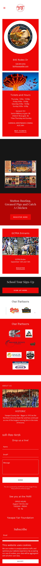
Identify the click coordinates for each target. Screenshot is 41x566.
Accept (20, 561)
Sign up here (20, 290)
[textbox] (20, 446)
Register (20, 268)
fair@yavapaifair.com (20, 66)
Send (20, 480)
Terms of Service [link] (21, 488)
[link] (20, 7)
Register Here (20, 217)
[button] (5, 8)
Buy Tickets (21, 131)
